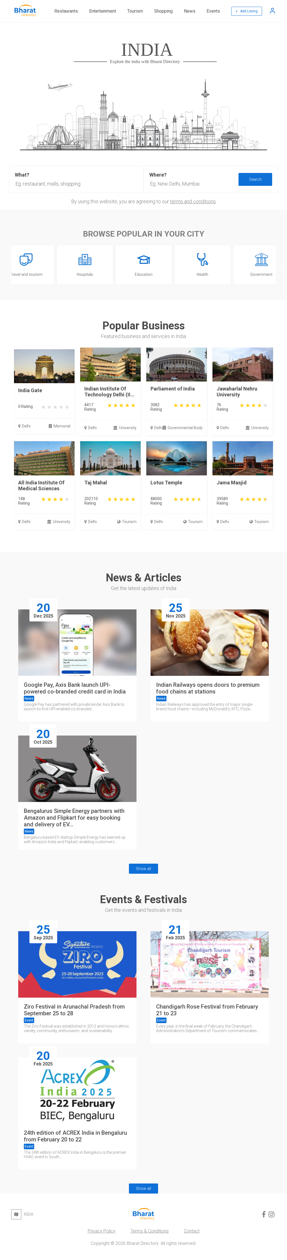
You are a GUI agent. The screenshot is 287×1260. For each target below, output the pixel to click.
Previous (7, 265)
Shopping (163, 11)
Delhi (26, 426)
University (127, 428)
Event (29, 1020)
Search (255, 179)
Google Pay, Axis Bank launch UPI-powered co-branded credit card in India (75, 688)
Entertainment (102, 11)
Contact (192, 1231)
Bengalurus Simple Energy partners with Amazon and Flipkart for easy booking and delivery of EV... (74, 818)
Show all (143, 868)
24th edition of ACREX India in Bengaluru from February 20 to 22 (75, 1136)
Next (280, 265)
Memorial (62, 426)
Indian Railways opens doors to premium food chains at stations (208, 688)
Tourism (135, 11)
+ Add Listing (247, 11)
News (189, 11)
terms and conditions (193, 201)
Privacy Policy (101, 1231)
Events (213, 11)
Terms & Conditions (150, 1231)
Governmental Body (185, 428)
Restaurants (66, 11)
